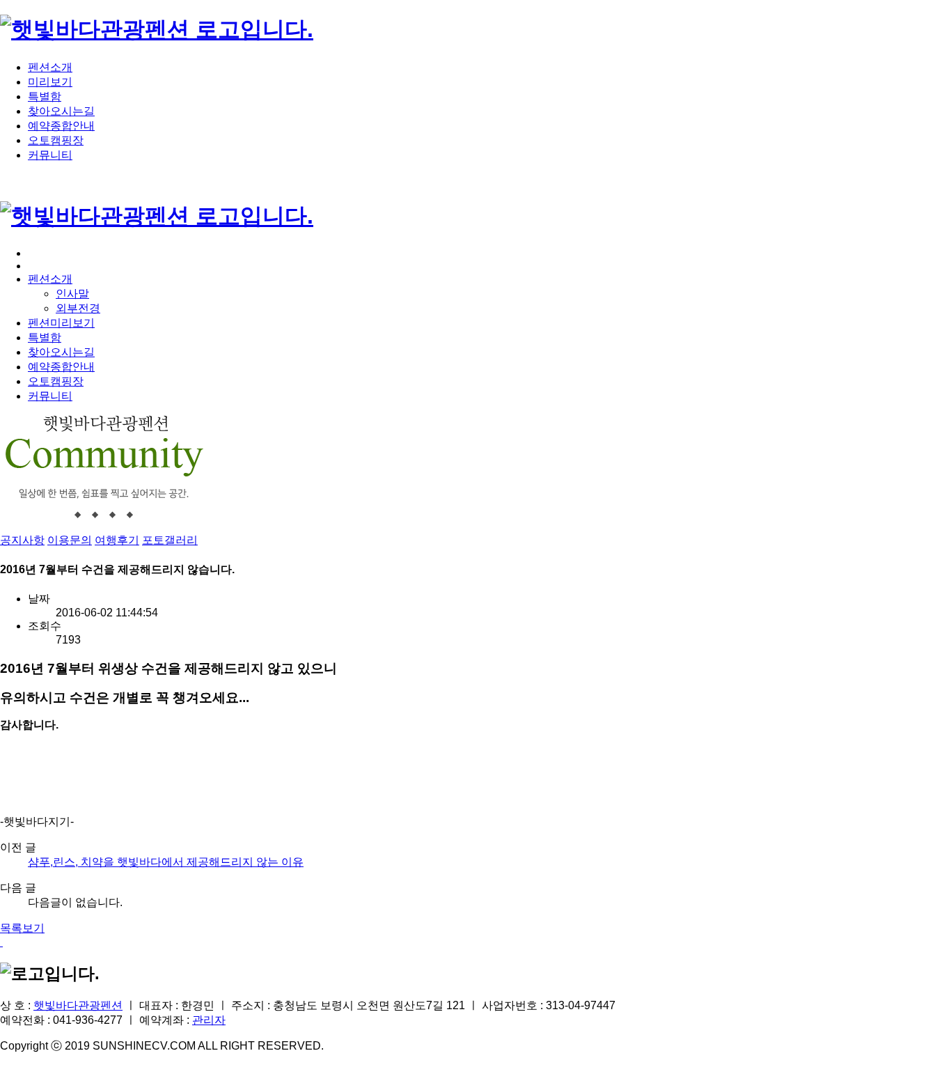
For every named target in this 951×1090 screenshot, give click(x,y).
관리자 (209, 1020)
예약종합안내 (61, 126)
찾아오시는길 (61, 111)
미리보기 (50, 82)
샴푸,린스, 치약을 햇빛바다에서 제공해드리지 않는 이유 (166, 862)
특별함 (44, 96)
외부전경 (78, 308)
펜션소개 (50, 67)
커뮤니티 (50, 155)
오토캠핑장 (56, 140)
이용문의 (69, 540)
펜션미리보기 (61, 323)
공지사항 (22, 540)
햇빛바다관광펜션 (78, 1005)
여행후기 (117, 540)
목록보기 (22, 928)
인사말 (72, 293)
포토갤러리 (170, 540)
